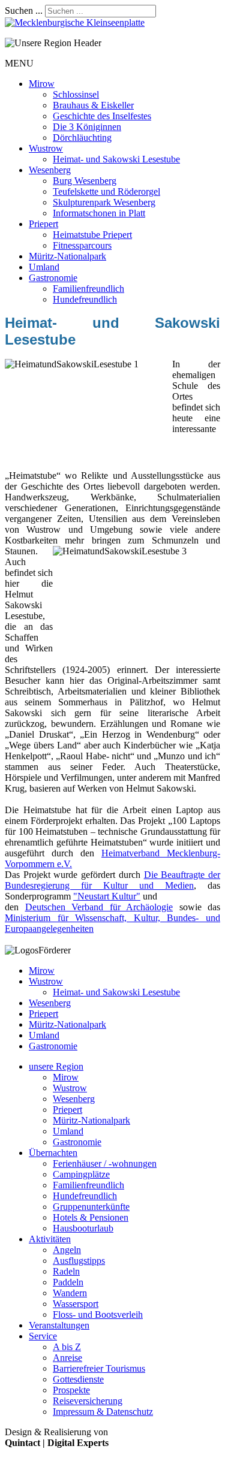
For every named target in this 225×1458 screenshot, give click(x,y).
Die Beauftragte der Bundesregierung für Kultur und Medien (112, 880)
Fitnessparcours (82, 245)
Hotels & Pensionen (90, 1217)
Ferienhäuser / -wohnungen (105, 1163)
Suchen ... (24, 10)
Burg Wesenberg (84, 181)
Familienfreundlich (88, 288)
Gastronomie (53, 278)
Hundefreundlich (85, 299)
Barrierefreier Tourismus (99, 1368)
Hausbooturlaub (83, 1228)
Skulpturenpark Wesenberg (104, 202)
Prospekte (71, 1390)
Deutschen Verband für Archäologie (99, 907)
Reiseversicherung (87, 1401)
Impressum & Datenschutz (103, 1411)
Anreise (67, 1358)
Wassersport (75, 1304)
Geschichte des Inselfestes (102, 116)
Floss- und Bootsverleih (98, 1314)
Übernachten (53, 1153)
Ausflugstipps (79, 1260)
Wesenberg (50, 170)
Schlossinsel (76, 94)
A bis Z (67, 1347)
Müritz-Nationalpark (67, 256)
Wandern (70, 1293)
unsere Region (56, 1066)
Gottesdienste (78, 1379)
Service (43, 1336)
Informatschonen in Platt (99, 213)
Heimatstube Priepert (92, 235)
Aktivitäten (50, 1239)
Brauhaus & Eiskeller (93, 105)
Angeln (67, 1250)
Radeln (66, 1271)
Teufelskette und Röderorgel (106, 191)
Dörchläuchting (82, 137)
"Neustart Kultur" (106, 896)
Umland (44, 267)
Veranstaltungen (59, 1325)
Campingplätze (81, 1174)
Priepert (43, 224)
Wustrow (46, 148)
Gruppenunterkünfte (91, 1207)
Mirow (42, 84)
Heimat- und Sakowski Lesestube (116, 159)
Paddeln (68, 1282)
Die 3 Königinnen (87, 127)
